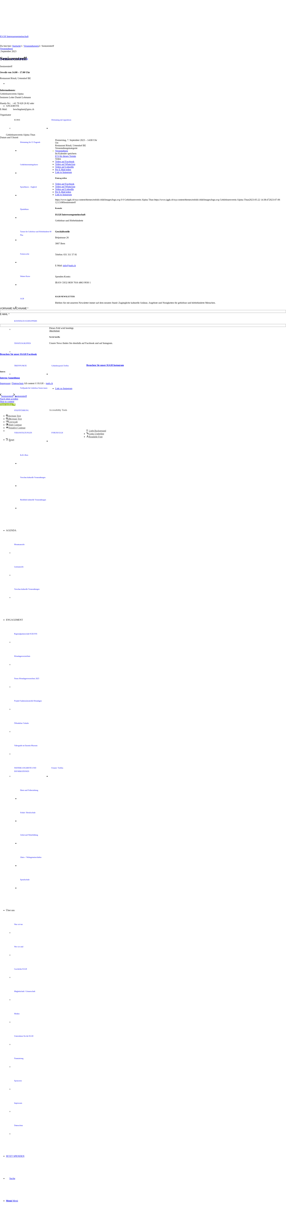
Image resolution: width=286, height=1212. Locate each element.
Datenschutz (18, 383)
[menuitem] (152, 396)
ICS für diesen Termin (65, 156)
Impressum (5, 383)
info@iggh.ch (69, 265)
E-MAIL (4, 314)
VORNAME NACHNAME (14, 308)
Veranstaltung (6, 48)
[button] (7, 404)
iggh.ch (49, 383)
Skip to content (7, 401)
